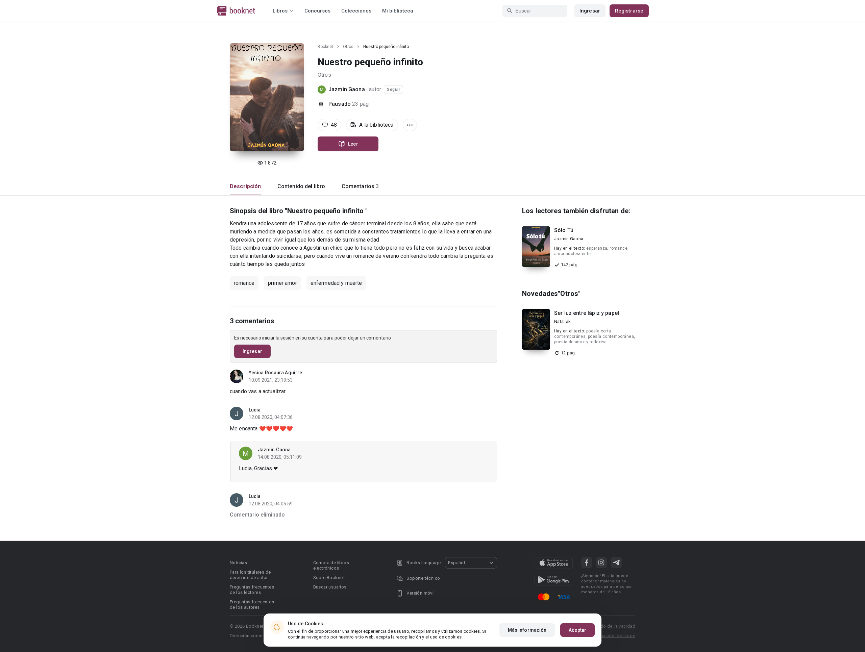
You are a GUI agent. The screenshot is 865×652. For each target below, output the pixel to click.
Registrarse (629, 11)
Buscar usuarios (330, 587)
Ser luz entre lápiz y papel (586, 313)
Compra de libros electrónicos (331, 565)
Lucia (255, 409)
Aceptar (577, 630)
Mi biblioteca (397, 11)
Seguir (393, 89)
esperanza (597, 248)
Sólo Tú (563, 230)
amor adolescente (572, 253)
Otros (348, 46)
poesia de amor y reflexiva (580, 342)
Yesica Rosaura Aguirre (275, 372)
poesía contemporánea (611, 336)
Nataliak (562, 321)
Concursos (317, 11)
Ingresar (589, 11)
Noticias (238, 562)
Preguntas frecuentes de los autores (252, 604)
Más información (527, 630)
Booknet (325, 46)
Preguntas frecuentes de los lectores (252, 589)
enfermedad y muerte (336, 283)
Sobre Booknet (328, 577)
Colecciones (356, 11)
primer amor (282, 283)
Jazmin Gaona (347, 89)
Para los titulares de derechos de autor (250, 575)
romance (244, 283)
